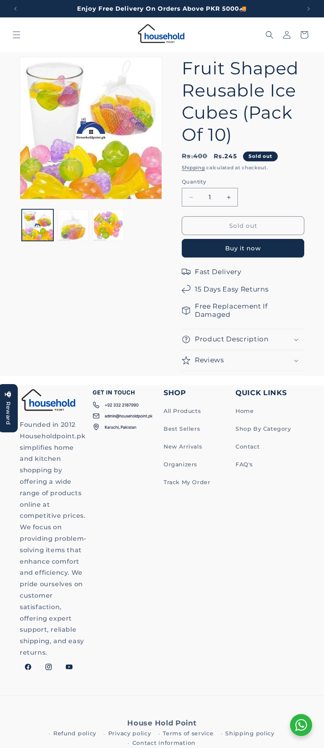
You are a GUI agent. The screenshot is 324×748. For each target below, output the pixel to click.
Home (244, 411)
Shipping (193, 167)
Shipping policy (250, 733)
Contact (247, 446)
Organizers (180, 464)
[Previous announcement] (15, 8)
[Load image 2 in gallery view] (73, 225)
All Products (182, 411)
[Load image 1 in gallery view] (37, 225)
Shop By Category (263, 428)
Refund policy (74, 733)
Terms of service (188, 733)
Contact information (164, 742)
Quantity (194, 181)
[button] (16, 35)
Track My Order (187, 482)
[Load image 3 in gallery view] (108, 225)
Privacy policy (129, 733)
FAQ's (244, 464)
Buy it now (243, 248)
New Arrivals (183, 446)
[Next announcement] (308, 8)
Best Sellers (182, 428)
